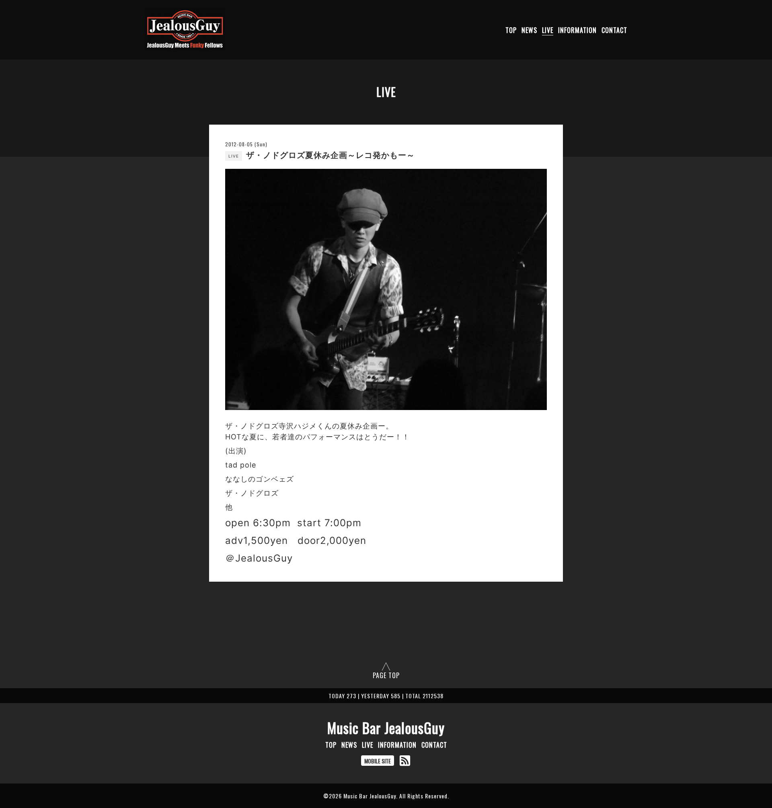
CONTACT (614, 30)
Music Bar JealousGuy (386, 727)
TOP (511, 30)
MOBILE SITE (377, 761)
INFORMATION (577, 30)
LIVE (547, 30)
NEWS (529, 30)
